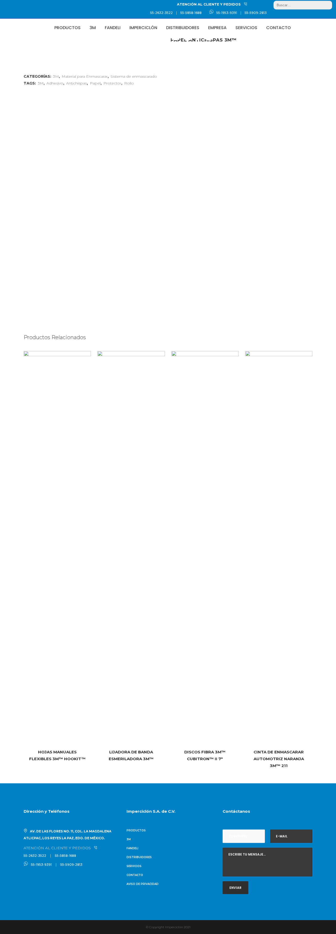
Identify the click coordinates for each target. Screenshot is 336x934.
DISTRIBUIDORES (139, 857)
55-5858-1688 (191, 13)
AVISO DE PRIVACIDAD (143, 884)
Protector (112, 83)
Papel (95, 83)
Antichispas (76, 83)
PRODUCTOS (136, 830)
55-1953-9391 (226, 13)
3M (41, 83)
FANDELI (132, 848)
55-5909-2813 (256, 13)
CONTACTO (135, 875)
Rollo (129, 83)
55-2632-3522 (161, 13)
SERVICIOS (134, 866)
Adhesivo (54, 83)
